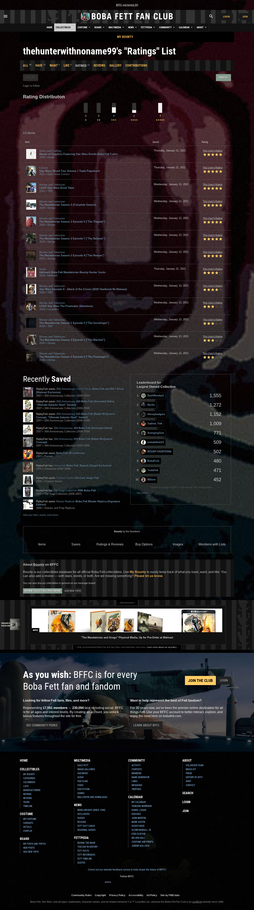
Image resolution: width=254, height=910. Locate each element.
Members (136, 773)
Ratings (27, 794)
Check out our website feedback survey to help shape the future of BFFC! (127, 869)
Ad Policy (151, 895)
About (200, 27)
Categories (29, 778)
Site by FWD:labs (170, 895)
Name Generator (140, 777)
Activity (136, 765)
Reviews (99, 65)
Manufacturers (31, 790)
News (131, 27)
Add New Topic (72, 590)
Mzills (151, 404)
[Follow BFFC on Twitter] (120, 884)
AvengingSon (155, 432)
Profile (223, 77)
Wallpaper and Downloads (92, 797)
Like (66, 65)
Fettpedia (147, 27)
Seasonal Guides (86, 830)
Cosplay (27, 831)
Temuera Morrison (142, 806)
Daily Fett (82, 765)
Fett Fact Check (86, 826)
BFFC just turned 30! (127, 5)
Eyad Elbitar (138, 834)
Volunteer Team (194, 765)
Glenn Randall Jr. (141, 830)
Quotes (81, 862)
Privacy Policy (117, 895)
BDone (151, 479)
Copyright (100, 895)
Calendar (184, 27)
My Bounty (125, 37)
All (25, 65)
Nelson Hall (138, 837)
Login (226, 16)
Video (80, 785)
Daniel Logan (139, 810)
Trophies (136, 789)
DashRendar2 (155, 395)
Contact (190, 785)
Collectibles (63, 27)
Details (27, 827)
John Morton (139, 818)
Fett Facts (83, 850)
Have (38, 65)
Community (165, 27)
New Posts (29, 847)
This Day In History (87, 846)
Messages (137, 785)
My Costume (29, 819)
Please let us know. (148, 576)
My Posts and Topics (34, 843)
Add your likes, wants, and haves (40, 515)
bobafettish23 (155, 442)
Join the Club (200, 680)
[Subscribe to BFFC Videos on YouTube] (133, 884)
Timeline (27, 806)
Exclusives (83, 814)
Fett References (86, 854)
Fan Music (82, 773)
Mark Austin (138, 822)
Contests (137, 769)
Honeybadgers (156, 414)
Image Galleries (86, 769)
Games (80, 793)
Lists (26, 786)
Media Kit (191, 769)
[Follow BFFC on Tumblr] (127, 884)
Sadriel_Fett (154, 423)
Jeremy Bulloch (140, 845)
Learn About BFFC (146, 725)
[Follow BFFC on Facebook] (108, 884)
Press (189, 773)
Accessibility (136, 895)
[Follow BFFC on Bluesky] (146, 884)
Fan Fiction (83, 789)
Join (245, 16)
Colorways (29, 782)
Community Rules (81, 895)
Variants (28, 823)
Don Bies (136, 814)
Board (98, 27)
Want (54, 65)
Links (134, 781)
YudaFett (152, 470)
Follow (30, 77)
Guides (81, 818)
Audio (80, 777)
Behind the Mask (86, 842)
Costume (83, 27)
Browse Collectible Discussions (43, 591)
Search (187, 793)
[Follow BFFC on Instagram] (114, 884)
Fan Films (82, 781)
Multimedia (115, 27)
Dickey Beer (138, 826)
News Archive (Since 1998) (91, 810)
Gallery (115, 65)
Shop (188, 781)
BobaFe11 (153, 460)
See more (142, 493)
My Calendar (139, 802)
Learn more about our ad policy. (162, 647)
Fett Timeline (84, 858)
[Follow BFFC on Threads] (140, 884)
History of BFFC (194, 777)
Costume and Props (142, 841)
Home (49, 27)
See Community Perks (41, 725)
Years (26, 802)
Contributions (136, 65)
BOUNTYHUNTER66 (159, 451)
